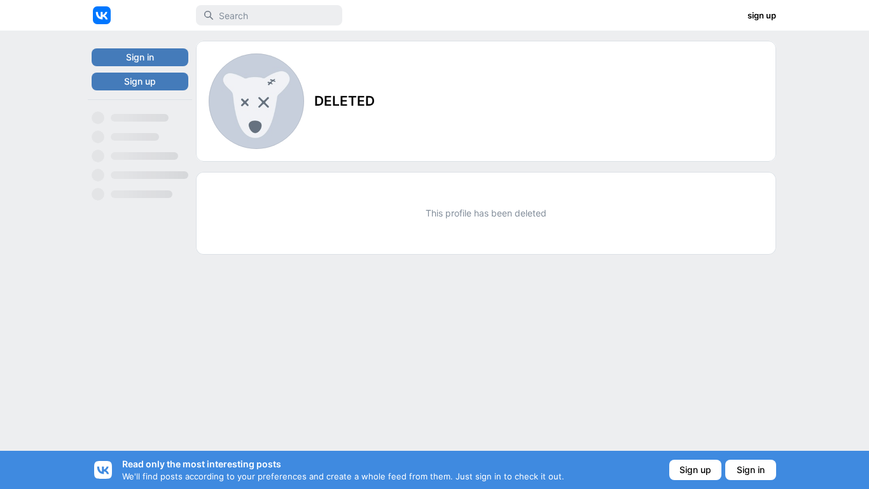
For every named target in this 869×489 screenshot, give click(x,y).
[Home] (101, 15)
